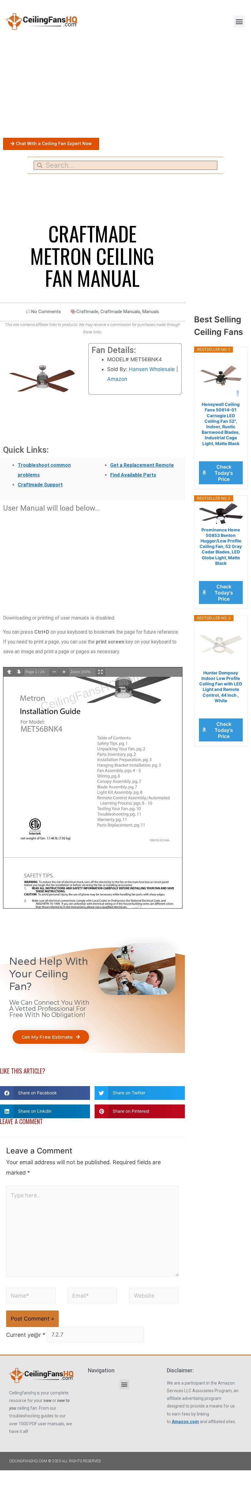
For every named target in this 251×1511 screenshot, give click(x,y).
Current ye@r (25, 1334)
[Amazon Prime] (220, 451)
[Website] (153, 1296)
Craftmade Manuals (120, 311)
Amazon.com (185, 1421)
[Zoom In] (64, 672)
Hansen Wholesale (152, 369)
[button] (239, 21)
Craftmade (87, 311)
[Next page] (19, 672)
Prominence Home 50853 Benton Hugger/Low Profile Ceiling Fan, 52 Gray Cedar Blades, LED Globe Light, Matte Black (221, 546)
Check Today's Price (224, 473)
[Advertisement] (125, 89)
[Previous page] (9, 672)
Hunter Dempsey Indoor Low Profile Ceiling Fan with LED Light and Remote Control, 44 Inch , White (220, 686)
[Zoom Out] (54, 672)
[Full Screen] (100, 672)
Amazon (117, 379)
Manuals (150, 311)
